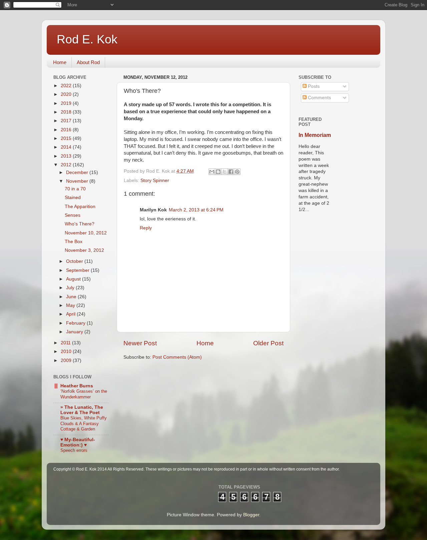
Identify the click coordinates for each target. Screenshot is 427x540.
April (71, 314)
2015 (67, 138)
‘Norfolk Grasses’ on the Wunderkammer (83, 394)
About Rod (88, 62)
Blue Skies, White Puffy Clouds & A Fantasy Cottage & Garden (83, 423)
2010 (67, 351)
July (71, 287)
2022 (67, 85)
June (72, 296)
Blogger (251, 514)
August (74, 279)
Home (59, 62)
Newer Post (140, 343)
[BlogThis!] (218, 171)
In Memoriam (315, 135)
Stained (73, 197)
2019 (67, 103)
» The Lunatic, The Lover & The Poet (81, 410)
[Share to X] (224, 171)
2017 (67, 120)
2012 (67, 164)
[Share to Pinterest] (237, 171)
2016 (67, 129)
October (75, 261)
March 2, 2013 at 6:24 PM (196, 209)
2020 (67, 94)
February (76, 323)
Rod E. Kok (87, 39)
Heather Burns (76, 385)
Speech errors (73, 450)
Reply (146, 227)
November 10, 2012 (86, 232)
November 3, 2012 (84, 250)
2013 (67, 156)
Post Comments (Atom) (177, 357)
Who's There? (79, 223)
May (71, 305)
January (75, 331)
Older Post (268, 343)
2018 (67, 112)
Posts (313, 86)
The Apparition (80, 206)
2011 (66, 342)
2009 (67, 360)
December (77, 172)
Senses (72, 215)
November (77, 181)
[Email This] (211, 171)
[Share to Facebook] (231, 171)
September (78, 270)
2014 (67, 147)
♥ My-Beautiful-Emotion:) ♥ (77, 442)
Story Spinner (154, 180)
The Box (73, 241)
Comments (319, 97)
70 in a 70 (75, 188)
